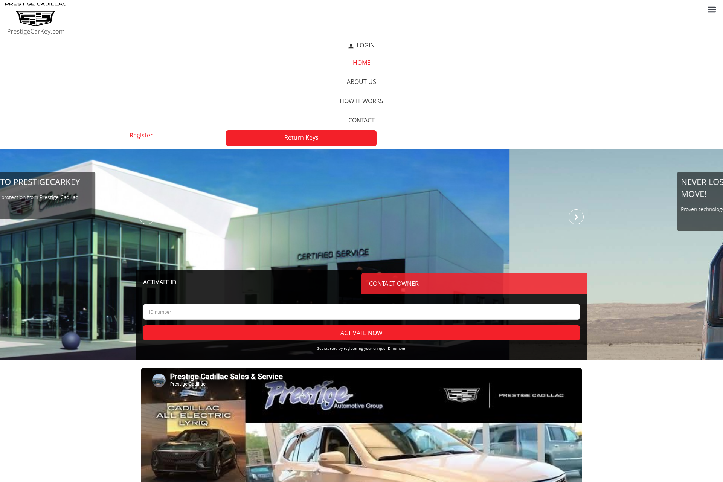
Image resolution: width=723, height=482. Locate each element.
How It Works (361, 101)
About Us (361, 82)
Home (362, 62)
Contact (361, 120)
